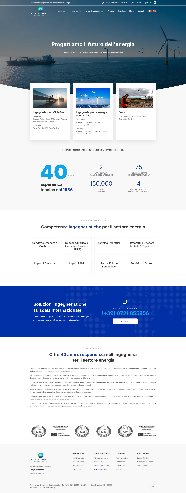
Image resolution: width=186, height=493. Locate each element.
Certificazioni (120, 462)
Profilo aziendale (122, 458)
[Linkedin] (155, 2)
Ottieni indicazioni (79, 469)
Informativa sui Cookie (145, 462)
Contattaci (125, 321)
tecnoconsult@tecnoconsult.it (40, 466)
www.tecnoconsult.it (37, 473)
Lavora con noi (121, 465)
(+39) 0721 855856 (125, 313)
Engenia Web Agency (47, 487)
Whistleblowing (142, 465)
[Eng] (154, 11)
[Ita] (150, 11)
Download (119, 469)
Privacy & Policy (143, 458)
